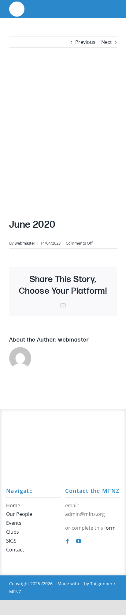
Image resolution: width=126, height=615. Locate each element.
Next (106, 42)
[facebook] (67, 541)
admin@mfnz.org (85, 514)
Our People (19, 514)
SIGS (11, 540)
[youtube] (78, 541)
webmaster (25, 243)
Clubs (12, 531)
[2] (17, 5)
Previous (85, 42)
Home (13, 505)
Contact (15, 549)
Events (13, 523)
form (110, 527)
